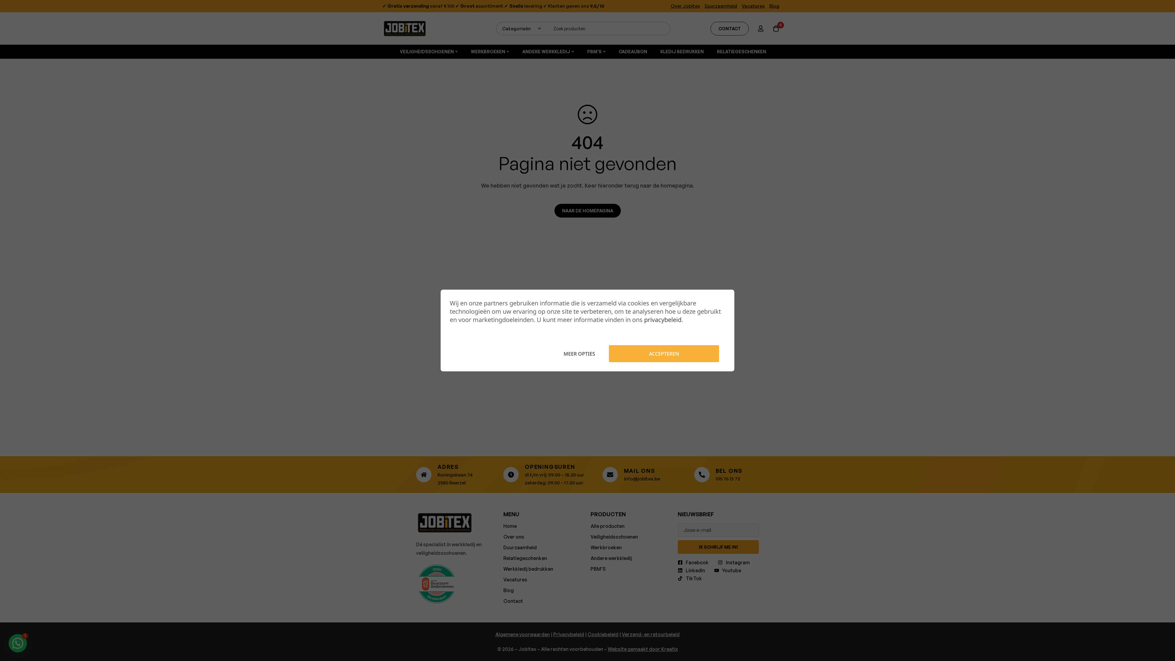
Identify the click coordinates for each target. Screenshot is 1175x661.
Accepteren (664, 353)
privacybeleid (662, 320)
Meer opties (579, 353)
